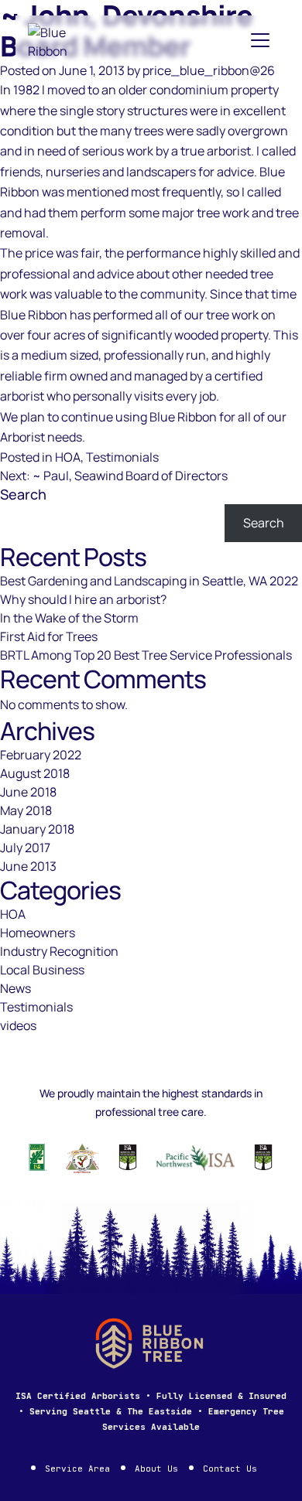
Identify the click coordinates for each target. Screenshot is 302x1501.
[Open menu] (260, 40)
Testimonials (122, 457)
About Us (156, 1468)
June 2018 (28, 791)
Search (23, 494)
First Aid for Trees (49, 636)
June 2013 (28, 866)
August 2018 (35, 773)
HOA (68, 457)
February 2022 (40, 754)
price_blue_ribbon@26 (208, 70)
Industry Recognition (59, 951)
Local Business (42, 969)
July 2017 (25, 847)
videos (18, 1025)
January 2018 (37, 828)
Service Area (77, 1468)
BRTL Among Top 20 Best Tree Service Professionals (146, 655)
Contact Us (230, 1468)
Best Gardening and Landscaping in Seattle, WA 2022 (149, 580)
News (15, 988)
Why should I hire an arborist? (83, 599)
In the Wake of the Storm (69, 617)
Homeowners (37, 932)
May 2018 (26, 810)
